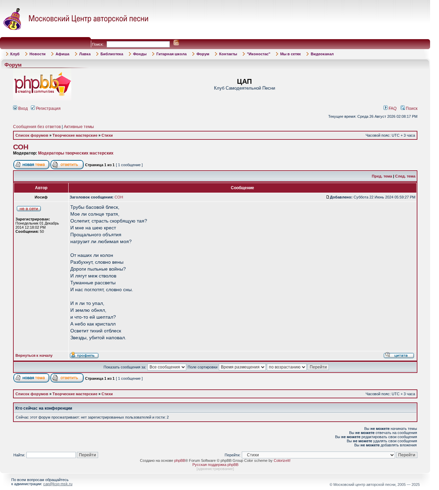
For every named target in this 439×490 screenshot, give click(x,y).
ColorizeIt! (282, 460)
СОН (20, 147)
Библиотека (111, 54)
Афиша (62, 54)
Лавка (85, 54)
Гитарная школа (171, 54)
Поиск (411, 108)
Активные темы (79, 126)
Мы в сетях (290, 54)
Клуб (15, 54)
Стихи (107, 135)
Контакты (228, 54)
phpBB (179, 460)
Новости (37, 54)
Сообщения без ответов (37, 126)
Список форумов (31, 135)
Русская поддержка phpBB (215, 465)
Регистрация (48, 108)
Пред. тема (382, 176)
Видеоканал (322, 54)
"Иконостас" (258, 54)
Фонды (139, 54)
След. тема (405, 176)
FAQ (392, 108)
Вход (22, 108)
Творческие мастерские (74, 135)
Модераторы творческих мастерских (76, 153)
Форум (203, 54)
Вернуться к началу (33, 355)
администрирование (215, 469)
